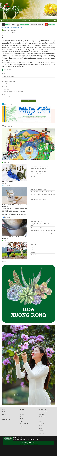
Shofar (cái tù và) (8, 97)
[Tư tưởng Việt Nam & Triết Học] (6, 24)
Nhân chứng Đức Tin (43, 412)
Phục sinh (33, 244)
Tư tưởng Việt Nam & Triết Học (25, 24)
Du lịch (40, 421)
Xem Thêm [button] (28, 100)
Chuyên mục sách (13, 24)
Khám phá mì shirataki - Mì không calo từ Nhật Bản (43, 230)
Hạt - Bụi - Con (34, 247)
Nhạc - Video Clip (42, 433)
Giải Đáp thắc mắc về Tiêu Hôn (38, 171)
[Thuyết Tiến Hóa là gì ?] (14, 172)
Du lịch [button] (14, 20)
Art (5, 240)
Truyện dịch (4, 414)
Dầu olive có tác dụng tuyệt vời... (38, 199)
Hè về (3, 260)
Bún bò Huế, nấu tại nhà (36, 221)
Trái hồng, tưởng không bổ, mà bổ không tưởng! (42, 191)
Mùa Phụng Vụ (42, 416)
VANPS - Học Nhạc (6, 419)
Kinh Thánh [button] (24, 20)
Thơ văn (3, 412)
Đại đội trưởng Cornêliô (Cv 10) (11, 76)
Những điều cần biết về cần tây (38, 227)
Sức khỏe (7, 185)
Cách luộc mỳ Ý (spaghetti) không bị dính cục (41, 233)
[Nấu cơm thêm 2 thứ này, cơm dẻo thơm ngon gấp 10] (14, 227)
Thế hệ (5, 86)
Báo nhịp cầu (40, 24)
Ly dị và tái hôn (34, 176)
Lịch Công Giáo (8, 126)
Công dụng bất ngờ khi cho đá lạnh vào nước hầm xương (42, 224)
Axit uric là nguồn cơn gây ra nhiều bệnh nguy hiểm (43, 194)
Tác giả (3, 409)
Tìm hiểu (22, 426)
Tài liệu (21, 421)
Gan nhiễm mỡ (34, 197)
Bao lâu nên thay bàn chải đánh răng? (40, 189)
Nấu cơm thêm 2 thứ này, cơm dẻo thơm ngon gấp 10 (14, 236)
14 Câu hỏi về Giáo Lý (36, 174)
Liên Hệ (40, 428)
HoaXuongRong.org (21, 437)
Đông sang (33, 252)
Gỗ (4, 73)
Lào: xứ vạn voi (44, 20)
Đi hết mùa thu (34, 254)
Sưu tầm (22, 412)
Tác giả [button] (4, 20)
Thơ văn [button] (9, 20)
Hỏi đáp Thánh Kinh (10, 30)
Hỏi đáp (30, 20)
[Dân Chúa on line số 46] (35, 24)
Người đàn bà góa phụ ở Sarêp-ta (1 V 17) (13, 91)
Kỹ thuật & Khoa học (36, 20)
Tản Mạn (22, 419)
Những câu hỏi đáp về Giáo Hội (38, 168)
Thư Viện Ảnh (42, 430)
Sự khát (5, 78)
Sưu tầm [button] (19, 20)
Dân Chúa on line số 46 (50, 24)
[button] (54, 20)
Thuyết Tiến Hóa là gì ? (7, 181)
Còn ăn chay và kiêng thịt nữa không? (40, 166)
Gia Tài (5, 94)
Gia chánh (7, 217)
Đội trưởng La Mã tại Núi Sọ (10, 81)
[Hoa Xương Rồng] (1, 20)
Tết (32, 249)
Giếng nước (6, 89)
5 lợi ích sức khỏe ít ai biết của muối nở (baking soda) (14, 204)
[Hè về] (14, 250)
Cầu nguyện (50, 20)
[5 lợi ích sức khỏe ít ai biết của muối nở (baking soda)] (14, 195)
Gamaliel (6, 84)
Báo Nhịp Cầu (8, 104)
